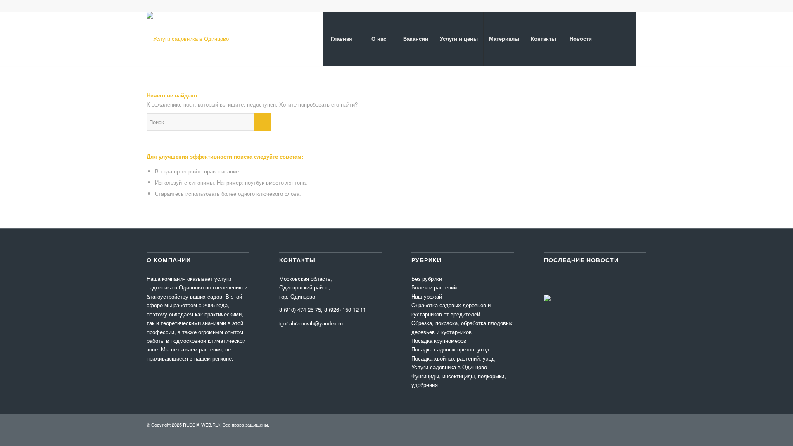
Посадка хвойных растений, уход (453, 358)
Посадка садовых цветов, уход (450, 349)
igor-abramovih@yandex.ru (311, 323)
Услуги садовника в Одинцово (449, 367)
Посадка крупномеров (438, 340)
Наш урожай (426, 296)
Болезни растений (434, 287)
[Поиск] (617, 39)
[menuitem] (341, 39)
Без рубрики (426, 278)
